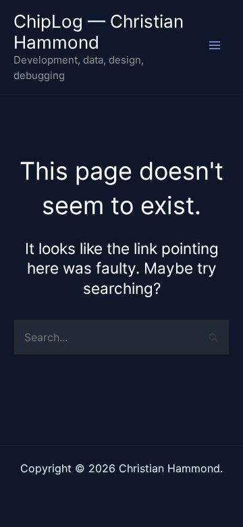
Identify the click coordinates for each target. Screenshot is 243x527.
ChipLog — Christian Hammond (99, 32)
